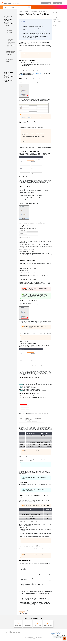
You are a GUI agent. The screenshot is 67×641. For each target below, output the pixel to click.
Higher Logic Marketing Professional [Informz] (8, 68)
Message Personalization (30, 555)
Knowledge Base (46, 3)
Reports (7, 64)
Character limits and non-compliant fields (57, 22)
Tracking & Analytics (9, 57)
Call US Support (37, 625)
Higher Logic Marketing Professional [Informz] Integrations (8, 80)
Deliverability (8, 63)
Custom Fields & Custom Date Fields (11, 35)
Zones (22, 74)
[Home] (10, 3)
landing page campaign (37, 73)
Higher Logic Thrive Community (8, 17)
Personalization (9, 32)
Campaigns (8, 49)
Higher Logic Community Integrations (9, 73)
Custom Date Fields (56, 19)
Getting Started (7, 11)
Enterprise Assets (9, 54)
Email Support (27, 625)
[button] (20, 612)
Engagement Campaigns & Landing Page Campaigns (10, 52)
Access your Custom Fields (57, 14)
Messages (7, 28)
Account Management (9, 59)
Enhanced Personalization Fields (11, 37)
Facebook (60, 637)
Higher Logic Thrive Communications (8, 20)
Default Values (55, 17)
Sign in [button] (65, 3)
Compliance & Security (8, 70)
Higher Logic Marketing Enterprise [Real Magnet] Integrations (9, 76)
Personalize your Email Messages (11, 43)
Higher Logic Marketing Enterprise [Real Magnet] (9, 23)
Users (7, 27)
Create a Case (58, 3)
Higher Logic (21, 11)
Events (7, 56)
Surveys (7, 61)
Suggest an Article (48, 625)
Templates (7, 48)
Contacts (7, 25)
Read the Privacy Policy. (33, 638)
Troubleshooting (56, 25)
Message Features (10, 30)
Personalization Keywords (10, 40)
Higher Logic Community (9, 14)
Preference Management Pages (11, 46)
